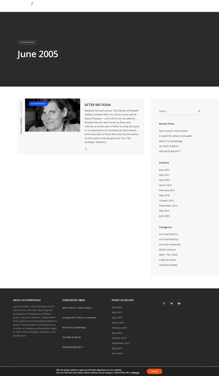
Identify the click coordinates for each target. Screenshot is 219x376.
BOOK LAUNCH (167, 249)
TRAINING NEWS (168, 264)
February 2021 (167, 190)
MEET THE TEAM (168, 254)
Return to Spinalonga (170, 141)
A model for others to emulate (175, 135)
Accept (154, 371)
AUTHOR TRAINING (170, 244)
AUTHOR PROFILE (27, 42)
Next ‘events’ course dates (173, 130)
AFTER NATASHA (98, 104)
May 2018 (164, 195)
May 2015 (164, 210)
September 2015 (168, 205)
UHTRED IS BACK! (168, 146)
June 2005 (164, 215)
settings (135, 372)
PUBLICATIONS (167, 259)
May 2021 (164, 174)
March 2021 (165, 185)
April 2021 (164, 179)
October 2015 (166, 200)
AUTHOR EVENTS (168, 234)
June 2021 (164, 169)
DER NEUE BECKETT (170, 151)
